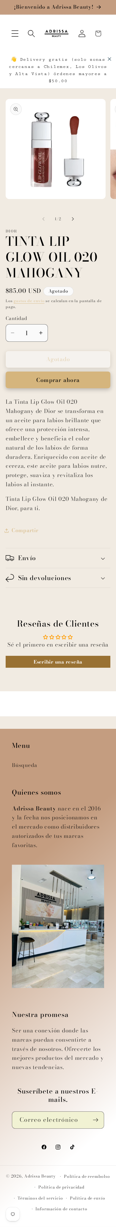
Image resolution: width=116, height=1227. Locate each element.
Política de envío (87, 1198)
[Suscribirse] (95, 1120)
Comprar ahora (58, 380)
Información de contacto (61, 1209)
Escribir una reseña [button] (58, 661)
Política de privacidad (61, 1187)
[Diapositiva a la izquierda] (43, 219)
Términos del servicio (40, 1198)
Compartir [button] (25, 530)
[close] (109, 59)
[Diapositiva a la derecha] (72, 219)
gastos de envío (29, 301)
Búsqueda (24, 765)
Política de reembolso (87, 1176)
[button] (15, 33)
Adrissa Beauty (40, 1176)
